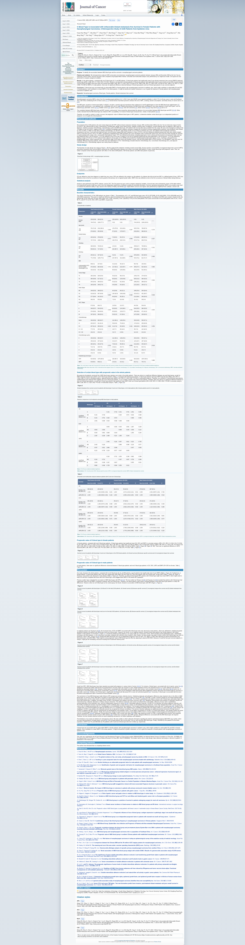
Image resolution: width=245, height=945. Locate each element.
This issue (112, 20)
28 (103, 129)
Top (68, 63)
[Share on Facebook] (173, 24)
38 (92, 713)
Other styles (88, 60)
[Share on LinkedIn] (180, 24)
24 (175, 110)
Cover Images (66, 45)
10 (95, 107)
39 (132, 713)
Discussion (68, 69)
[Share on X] (176, 24)
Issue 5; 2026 (66, 30)
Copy (80, 60)
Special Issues (66, 51)
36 (171, 707)
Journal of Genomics (68, 89)
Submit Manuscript (88, 15)
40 (111, 714)
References (68, 73)
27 (158, 111)
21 (160, 107)
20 (158, 107)
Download (95, 65)
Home (63, 15)
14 (120, 107)
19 (148, 107)
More (95, 46)
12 (97, 107)
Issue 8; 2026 (66, 21)
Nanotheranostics (68, 92)
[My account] (182, 15)
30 (143, 697)
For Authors (77, 15)
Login (97, 15)
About (69, 15)
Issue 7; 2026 (66, 24)
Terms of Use (157, 941)
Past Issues (65, 39)
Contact (103, 15)
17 (136, 107)
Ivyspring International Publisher (126, 940)
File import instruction (105, 65)
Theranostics (68, 86)
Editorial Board (67, 42)
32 (143, 700)
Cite (119, 20)
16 (121, 107)
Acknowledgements (68, 71)
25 (157, 111)
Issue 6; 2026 (66, 27)
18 (147, 107)
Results (68, 67)
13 (109, 107)
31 (130, 699)
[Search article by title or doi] (73, 55)
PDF (174, 19)
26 (156, 580)
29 (125, 186)
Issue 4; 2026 (66, 33)
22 (173, 110)
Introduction (68, 64)
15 (181, 686)
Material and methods (68, 66)
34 (127, 703)
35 (173, 706)
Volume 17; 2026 (67, 36)
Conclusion (68, 70)
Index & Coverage (67, 48)
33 (125, 703)
